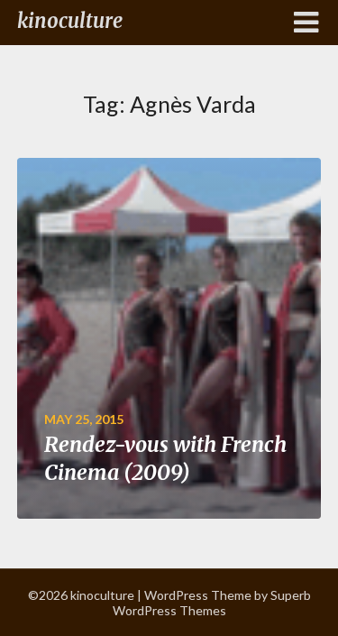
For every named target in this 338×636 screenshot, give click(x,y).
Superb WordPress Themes (212, 602)
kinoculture (70, 20)
